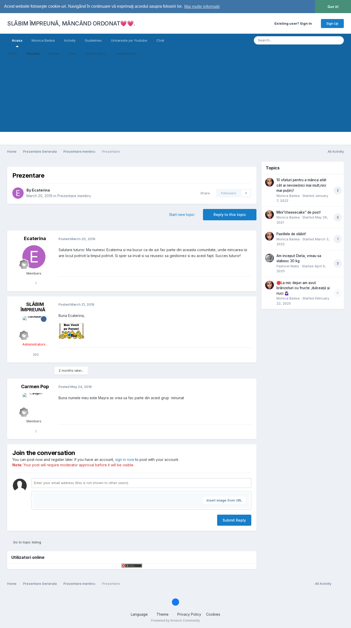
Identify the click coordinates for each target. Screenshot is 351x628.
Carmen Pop (35, 386)
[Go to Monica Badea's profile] (269, 182)
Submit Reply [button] (234, 520)
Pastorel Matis (287, 266)
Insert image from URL (224, 500)
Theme (163, 614)
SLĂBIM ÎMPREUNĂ (33, 307)
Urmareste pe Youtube (129, 40)
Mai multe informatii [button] (202, 6)
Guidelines (93, 40)
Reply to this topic (230, 214)
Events (54, 53)
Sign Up (332, 23)
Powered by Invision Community (175, 620)
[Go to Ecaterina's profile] (18, 193)
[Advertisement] (175, 96)
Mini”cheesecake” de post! (298, 212)
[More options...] (247, 239)
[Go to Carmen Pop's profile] (33, 404)
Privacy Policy (189, 614)
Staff (72, 53)
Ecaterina (41, 190)
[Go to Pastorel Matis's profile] (269, 258)
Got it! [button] (333, 7)
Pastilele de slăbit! (291, 234)
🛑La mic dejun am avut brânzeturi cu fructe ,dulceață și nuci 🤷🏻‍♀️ (303, 288)
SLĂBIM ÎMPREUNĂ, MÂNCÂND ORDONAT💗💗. (71, 23)
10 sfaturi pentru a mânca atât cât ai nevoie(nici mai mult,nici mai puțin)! (301, 185)
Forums (33, 53)
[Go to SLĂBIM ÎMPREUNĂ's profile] (33, 327)
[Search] (338, 40)
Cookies (213, 614)
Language (140, 614)
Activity (70, 40)
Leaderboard (125, 53)
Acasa (17, 40)
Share (204, 193)
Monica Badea (43, 40)
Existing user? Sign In (293, 23)
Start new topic (182, 214)
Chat (160, 40)
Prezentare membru (74, 196)
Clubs (12, 53)
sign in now (124, 459)
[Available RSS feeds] (339, 583)
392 (35, 354)
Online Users (95, 53)
